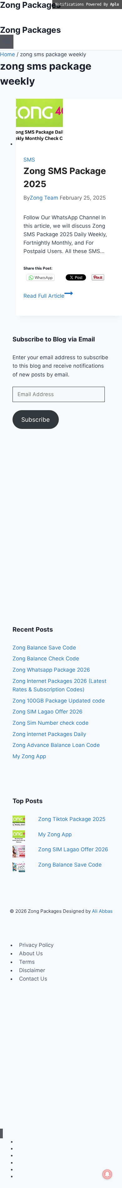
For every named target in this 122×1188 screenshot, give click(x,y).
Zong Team (44, 198)
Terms (27, 962)
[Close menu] (1, 1133)
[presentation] (69, 123)
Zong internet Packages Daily (49, 734)
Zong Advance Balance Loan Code (56, 745)
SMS (29, 160)
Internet (24, 1141)
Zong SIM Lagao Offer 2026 (48, 711)
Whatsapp (26, 1155)
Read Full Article (48, 296)
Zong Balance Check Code (46, 658)
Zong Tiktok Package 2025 (71, 819)
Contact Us (33, 979)
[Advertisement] (61, 531)
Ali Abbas (102, 911)
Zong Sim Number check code (51, 723)
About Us (31, 953)
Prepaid (24, 1176)
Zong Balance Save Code (44, 647)
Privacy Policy (36, 945)
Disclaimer (32, 970)
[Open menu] (6, 42)
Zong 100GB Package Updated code (59, 701)
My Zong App (29, 756)
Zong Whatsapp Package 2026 (51, 670)
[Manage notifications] (107, 1174)
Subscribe (35, 419)
